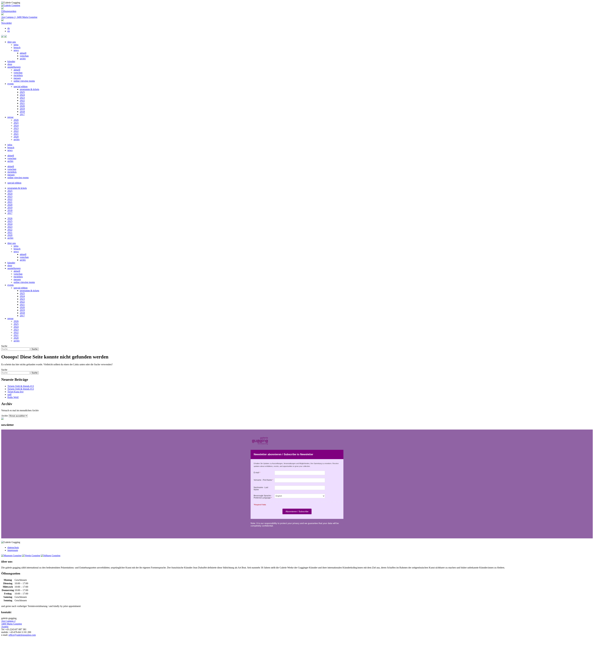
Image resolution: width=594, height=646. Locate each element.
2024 (22, 95)
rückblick (18, 75)
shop (9, 64)
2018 (22, 111)
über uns (11, 42)
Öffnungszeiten (8, 11)
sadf (9, 394)
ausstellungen (14, 67)
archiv (23, 58)
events (10, 83)
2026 (16, 120)
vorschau (24, 56)
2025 (22, 92)
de (8, 28)
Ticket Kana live (15, 391)
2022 (22, 100)
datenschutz (13, 547)
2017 (22, 114)
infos (16, 44)
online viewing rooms (24, 81)
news (16, 50)
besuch (17, 47)
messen (17, 78)
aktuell (23, 53)
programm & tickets (29, 89)
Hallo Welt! (13, 397)
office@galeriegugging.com (22, 635)
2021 (22, 103)
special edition (21, 86)
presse (10, 117)
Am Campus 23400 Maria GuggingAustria (11, 624)
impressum (12, 550)
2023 (22, 97)
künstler (11, 61)
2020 (22, 106)
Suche (4, 346)
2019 (22, 108)
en (8, 31)
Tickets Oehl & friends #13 (20, 386)
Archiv (4, 415)
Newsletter (6, 23)
